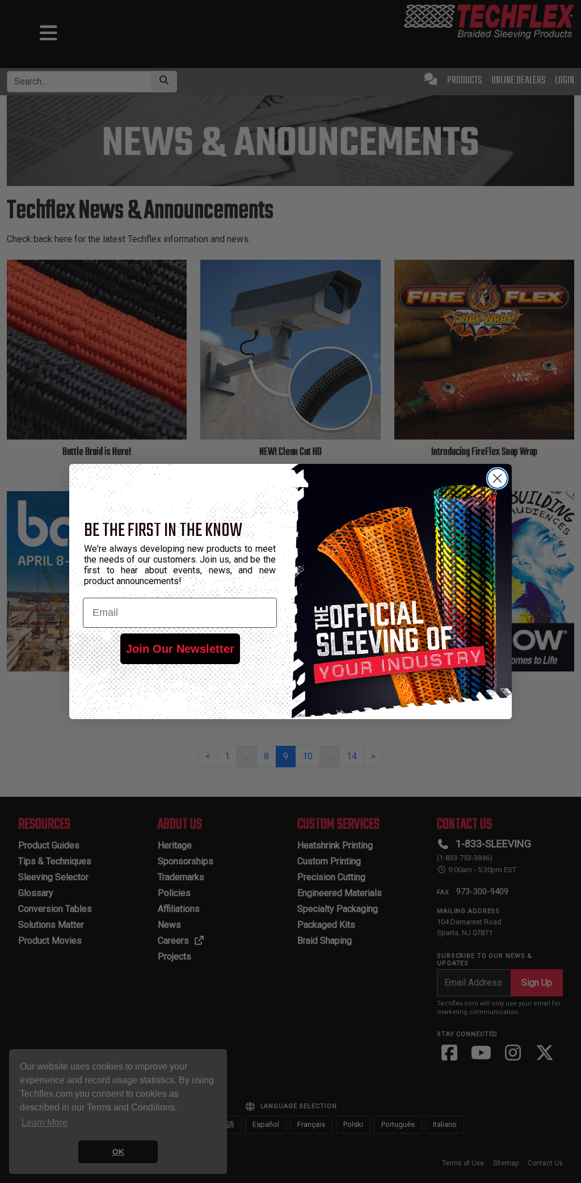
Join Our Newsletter (180, 649)
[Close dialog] (497, 478)
